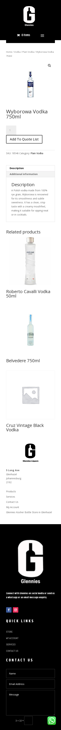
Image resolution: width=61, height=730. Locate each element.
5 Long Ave (12, 470)
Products (11, 491)
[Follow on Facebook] (9, 610)
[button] (49, 66)
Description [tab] (17, 168)
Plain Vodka (28, 51)
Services (10, 496)
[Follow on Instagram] (15, 610)
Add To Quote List (24, 139)
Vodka (17, 51)
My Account (12, 507)
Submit (45, 720)
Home (9, 51)
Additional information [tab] (24, 174)
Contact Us (12, 501)
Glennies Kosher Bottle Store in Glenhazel (29, 512)
